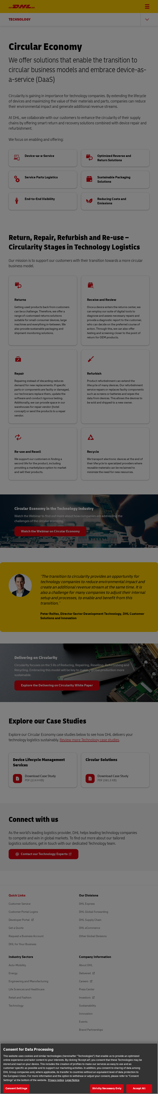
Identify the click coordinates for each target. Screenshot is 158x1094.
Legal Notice (72, 1080)
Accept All (139, 1088)
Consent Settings (16, 1088)
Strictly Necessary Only (106, 1088)
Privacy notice (56, 1080)
